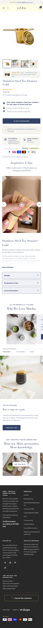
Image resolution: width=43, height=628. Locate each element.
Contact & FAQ (29, 509)
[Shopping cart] (39, 8)
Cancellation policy (30, 528)
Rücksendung (28, 499)
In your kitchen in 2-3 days (19, 95)
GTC (25, 516)
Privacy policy (28, 520)
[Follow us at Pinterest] (15, 562)
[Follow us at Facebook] (5, 562)
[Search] (8, 8)
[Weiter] (41, 2)
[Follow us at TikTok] (5, 567)
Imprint (26, 495)
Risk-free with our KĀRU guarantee (16, 156)
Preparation (11, 428)
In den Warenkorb (21, 121)
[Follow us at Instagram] (10, 562)
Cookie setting (29, 524)
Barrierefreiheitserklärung (32, 503)
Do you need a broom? (13, 230)
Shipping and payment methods (32, 533)
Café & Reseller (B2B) (31, 513)
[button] (7, 89)
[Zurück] (2, 2)
